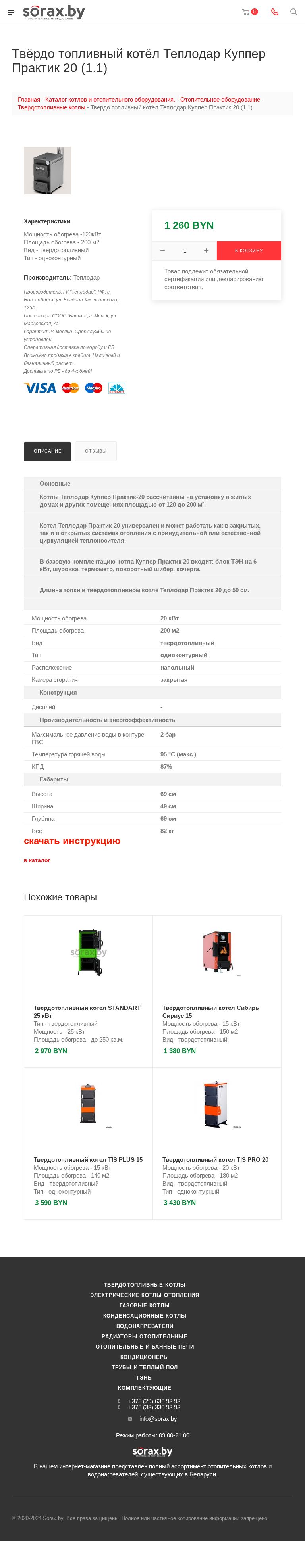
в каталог (37, 860)
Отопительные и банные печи (145, 1347)
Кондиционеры (145, 1357)
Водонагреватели (145, 1326)
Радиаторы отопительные (145, 1336)
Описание (47, 451)
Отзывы (96, 451)
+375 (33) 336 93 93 (154, 1407)
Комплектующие (144, 1388)
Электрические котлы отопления (144, 1295)
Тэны (144, 1378)
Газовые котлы (145, 1306)
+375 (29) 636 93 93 (154, 1401)
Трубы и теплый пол (145, 1367)
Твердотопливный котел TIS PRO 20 (215, 1159)
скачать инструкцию (72, 840)
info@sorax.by (158, 1418)
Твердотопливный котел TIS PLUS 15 (88, 1159)
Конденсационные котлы (145, 1316)
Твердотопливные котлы (145, 1285)
